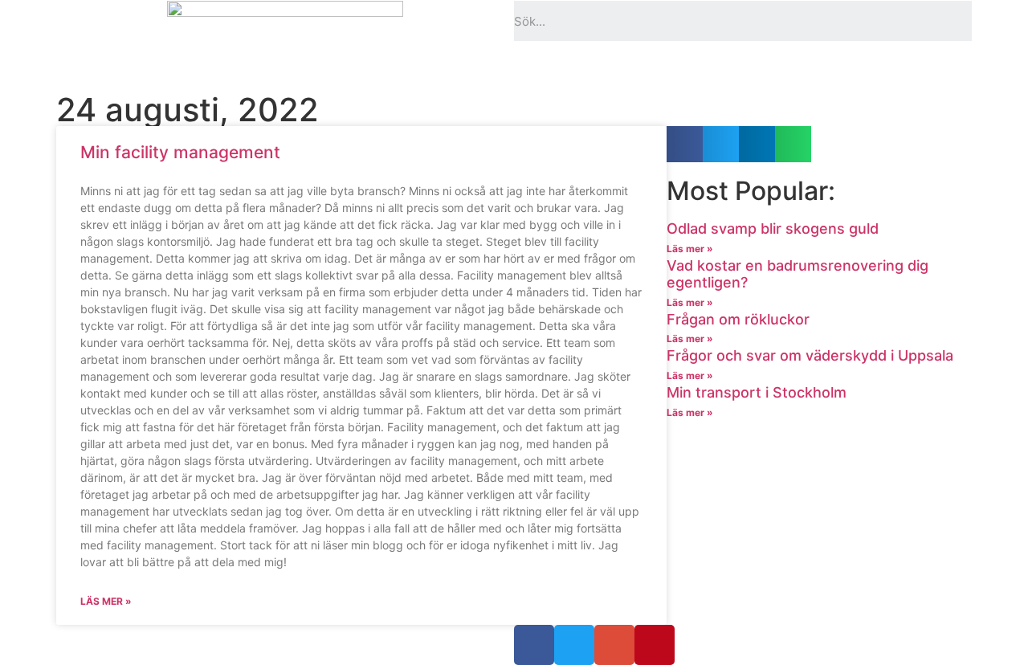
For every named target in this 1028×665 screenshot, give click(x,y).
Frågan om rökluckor (738, 319)
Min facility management (180, 152)
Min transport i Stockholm (756, 392)
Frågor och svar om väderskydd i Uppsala (810, 355)
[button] (685, 144)
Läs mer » (106, 601)
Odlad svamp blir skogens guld (773, 228)
